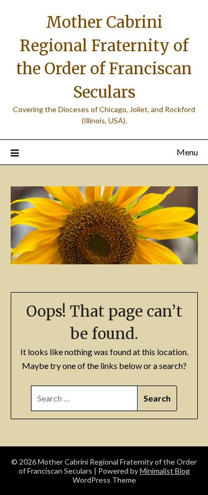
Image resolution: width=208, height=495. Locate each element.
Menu (187, 152)
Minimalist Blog (165, 470)
